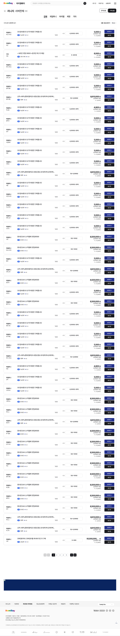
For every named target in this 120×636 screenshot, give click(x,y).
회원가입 (101, 3)
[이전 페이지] (48, 554)
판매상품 (103, 11)
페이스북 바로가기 (110, 610)
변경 (26, 11)
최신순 (113, 23)
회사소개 (8, 604)
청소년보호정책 (40, 604)
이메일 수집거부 (52, 604)
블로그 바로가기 (107, 610)
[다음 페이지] (71, 554)
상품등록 (108, 3)
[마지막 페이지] (75, 554)
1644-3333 (99, 610)
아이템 (61, 16)
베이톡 (109, 35)
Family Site (102, 604)
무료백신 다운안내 (74, 604)
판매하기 (109, 31)
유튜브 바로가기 (113, 610)
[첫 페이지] (45, 554)
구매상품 (112, 11)
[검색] (84, 3)
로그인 (94, 3)
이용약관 (16, 604)
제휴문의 (63, 604)
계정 (68, 16)
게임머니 (53, 16)
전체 (45, 16)
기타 (74, 16)
